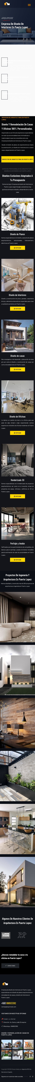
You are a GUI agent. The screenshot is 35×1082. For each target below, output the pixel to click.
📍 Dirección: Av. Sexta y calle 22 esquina (13, 1022)
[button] (29, 4)
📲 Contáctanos (10, 965)
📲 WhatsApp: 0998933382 (9, 1026)
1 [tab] (7, 36)
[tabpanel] (17, 22)
